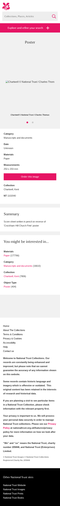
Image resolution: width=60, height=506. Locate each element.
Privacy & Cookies (12, 338)
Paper (7, 255)
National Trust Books (13, 497)
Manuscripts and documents (18, 266)
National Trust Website (14, 485)
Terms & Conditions (13, 334)
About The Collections (14, 330)
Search (54, 15)
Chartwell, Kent (11, 276)
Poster (7, 286)
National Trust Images (14, 489)
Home (6, 326)
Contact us (8, 351)
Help (5, 347)
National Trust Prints (13, 493)
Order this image (30, 176)
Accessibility (9, 342)
